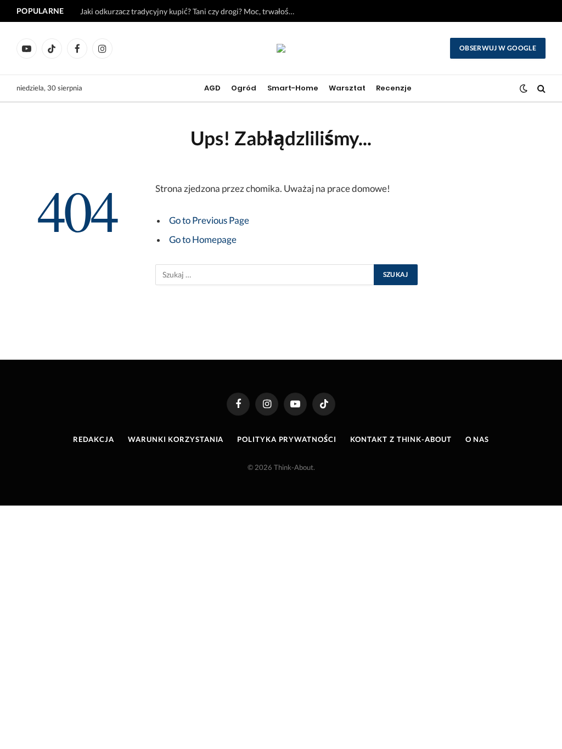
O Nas (477, 439)
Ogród (243, 88)
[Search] (540, 88)
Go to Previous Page (209, 220)
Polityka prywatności (286, 439)
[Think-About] (281, 48)
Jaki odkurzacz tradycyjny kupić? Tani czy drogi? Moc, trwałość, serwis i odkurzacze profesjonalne (190, 11)
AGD (212, 88)
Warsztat (347, 88)
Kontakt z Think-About (401, 439)
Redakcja (93, 439)
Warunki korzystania (175, 439)
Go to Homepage (203, 239)
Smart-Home (292, 88)
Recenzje (394, 88)
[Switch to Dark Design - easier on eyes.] (523, 88)
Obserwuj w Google (497, 48)
